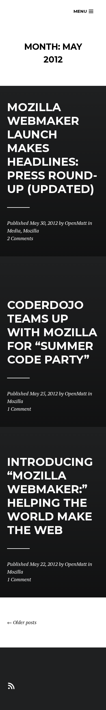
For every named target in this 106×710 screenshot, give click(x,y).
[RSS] (11, 685)
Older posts (21, 622)
